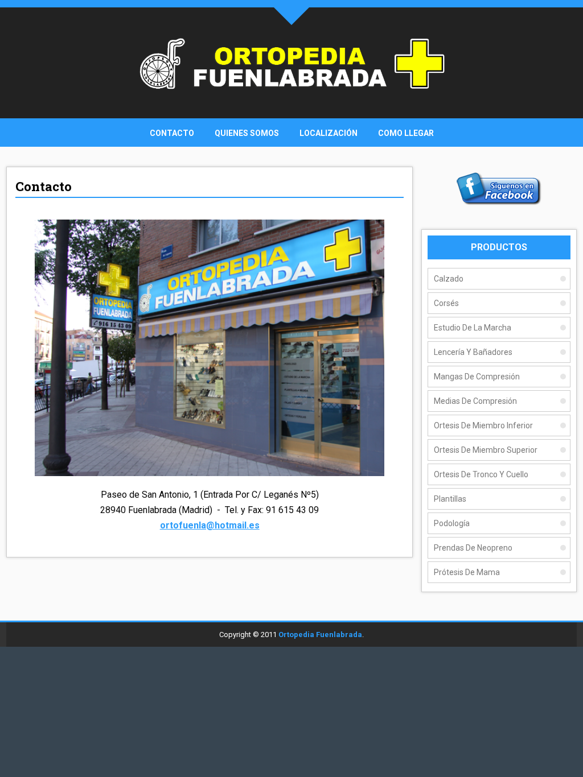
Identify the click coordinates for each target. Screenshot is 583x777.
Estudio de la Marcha (472, 327)
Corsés (446, 303)
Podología (452, 523)
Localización (328, 133)
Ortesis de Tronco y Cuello (481, 474)
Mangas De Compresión (477, 376)
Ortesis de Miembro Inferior (483, 425)
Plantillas (450, 498)
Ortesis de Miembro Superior (485, 449)
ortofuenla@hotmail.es (210, 525)
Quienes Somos (247, 133)
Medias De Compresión (475, 401)
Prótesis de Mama (467, 572)
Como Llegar (406, 133)
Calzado (448, 278)
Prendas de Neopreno (473, 547)
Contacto (172, 133)
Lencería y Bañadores (473, 352)
